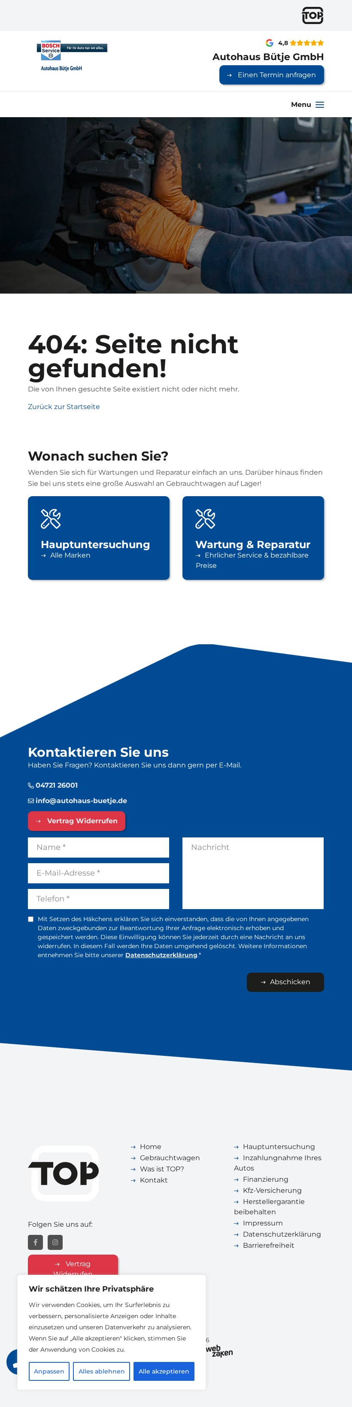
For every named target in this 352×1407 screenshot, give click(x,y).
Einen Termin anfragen (276, 75)
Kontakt (154, 1180)
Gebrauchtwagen (170, 1158)
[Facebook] (35, 1242)
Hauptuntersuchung (279, 1147)
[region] (111, 1332)
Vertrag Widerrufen (81, 821)
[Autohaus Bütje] (73, 55)
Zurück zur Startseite (64, 407)
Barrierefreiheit (268, 1245)
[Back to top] (336, 1391)
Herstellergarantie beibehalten (269, 1207)
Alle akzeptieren (164, 1371)
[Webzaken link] (219, 1350)
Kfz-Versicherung (272, 1190)
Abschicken (290, 982)
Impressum (263, 1223)
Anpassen (49, 1371)
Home (150, 1147)
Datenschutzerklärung (161, 955)
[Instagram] (55, 1242)
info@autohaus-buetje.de (81, 801)
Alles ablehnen (102, 1371)
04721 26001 (57, 785)
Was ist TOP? (162, 1169)
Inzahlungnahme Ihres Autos (278, 1163)
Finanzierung (265, 1179)
